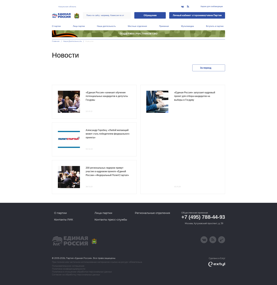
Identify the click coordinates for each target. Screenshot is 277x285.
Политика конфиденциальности (68, 269)
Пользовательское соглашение (68, 266)
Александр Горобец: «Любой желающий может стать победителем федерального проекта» (107, 134)
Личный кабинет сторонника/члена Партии (197, 15)
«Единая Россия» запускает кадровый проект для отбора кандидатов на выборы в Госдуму (194, 96)
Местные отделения (137, 26)
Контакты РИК (63, 219)
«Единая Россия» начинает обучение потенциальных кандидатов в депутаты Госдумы (107, 96)
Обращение (150, 15)
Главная (56, 41)
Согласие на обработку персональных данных (76, 274)
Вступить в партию (215, 26)
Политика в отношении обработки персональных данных (82, 272)
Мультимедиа (187, 26)
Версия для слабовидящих (211, 6)
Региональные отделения (152, 213)
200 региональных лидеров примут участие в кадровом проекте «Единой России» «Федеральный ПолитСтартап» (107, 171)
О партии (56, 26)
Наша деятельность (106, 26)
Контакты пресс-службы (110, 219)
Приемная (164, 26)
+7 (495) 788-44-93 (203, 217)
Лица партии (79, 26)
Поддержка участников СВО (138, 33)
